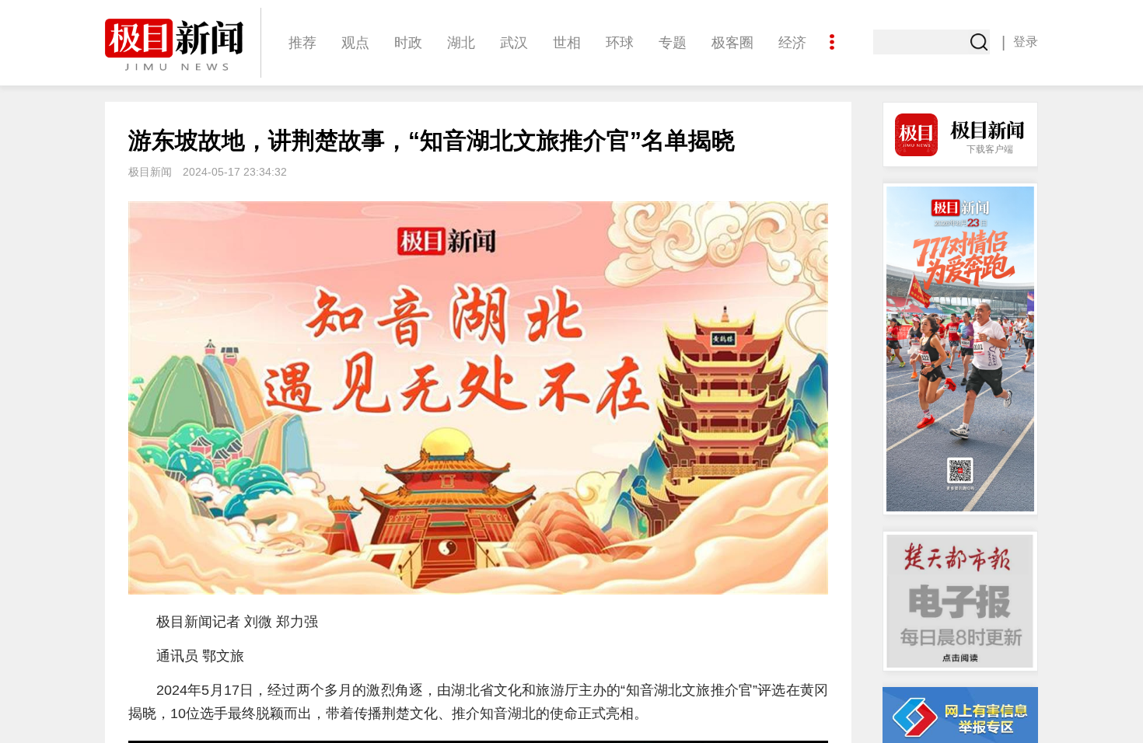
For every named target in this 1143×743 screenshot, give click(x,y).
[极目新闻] (182, 45)
